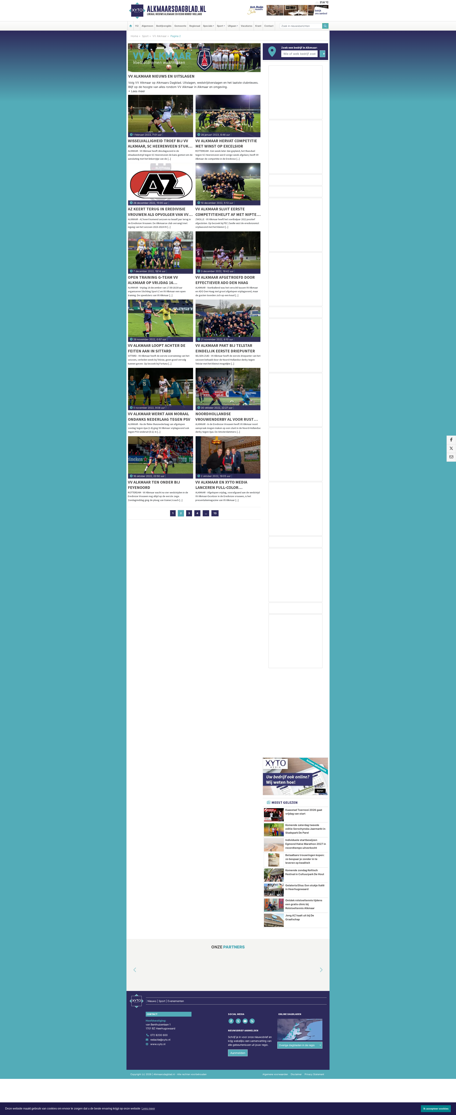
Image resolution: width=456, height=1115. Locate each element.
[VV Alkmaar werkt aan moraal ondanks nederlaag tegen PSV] (160, 389)
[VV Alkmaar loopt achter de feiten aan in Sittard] (160, 321)
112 (137, 26)
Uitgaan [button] (232, 26)
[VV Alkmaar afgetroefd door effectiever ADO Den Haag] (228, 252)
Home (134, 36)
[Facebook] (231, 935)
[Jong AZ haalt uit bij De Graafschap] (274, 835)
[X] (238, 935)
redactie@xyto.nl (160, 954)
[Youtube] (245, 935)
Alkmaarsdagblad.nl (176, 9)
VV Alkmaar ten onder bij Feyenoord (154, 484)
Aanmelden (237, 967)
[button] (136, 91)
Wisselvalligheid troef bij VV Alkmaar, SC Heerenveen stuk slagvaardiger (158, 143)
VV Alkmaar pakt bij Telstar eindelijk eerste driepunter (225, 348)
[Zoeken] (325, 26)
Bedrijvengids (163, 26)
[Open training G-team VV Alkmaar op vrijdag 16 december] (160, 252)
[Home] (130, 25)
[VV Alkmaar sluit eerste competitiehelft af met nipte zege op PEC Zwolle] (228, 184)
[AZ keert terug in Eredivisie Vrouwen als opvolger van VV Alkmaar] (160, 184)
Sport (145, 36)
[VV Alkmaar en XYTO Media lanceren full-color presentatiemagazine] (228, 457)
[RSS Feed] (252, 935)
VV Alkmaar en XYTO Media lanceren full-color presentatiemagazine (221, 484)
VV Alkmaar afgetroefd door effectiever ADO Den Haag (225, 280)
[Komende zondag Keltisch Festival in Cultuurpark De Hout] (274, 789)
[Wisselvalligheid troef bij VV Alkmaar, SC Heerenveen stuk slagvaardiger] (160, 116)
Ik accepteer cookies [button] (436, 1108)
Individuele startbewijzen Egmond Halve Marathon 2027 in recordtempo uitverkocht (305, 758)
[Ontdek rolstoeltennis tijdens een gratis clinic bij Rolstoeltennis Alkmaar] (274, 820)
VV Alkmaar (159, 36)
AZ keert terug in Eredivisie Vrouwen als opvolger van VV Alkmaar (158, 211)
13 (215, 513)
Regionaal (194, 26)
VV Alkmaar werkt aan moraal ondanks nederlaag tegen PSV (159, 416)
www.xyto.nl (157, 958)
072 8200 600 (159, 949)
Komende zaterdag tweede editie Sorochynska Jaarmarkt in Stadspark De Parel (305, 743)
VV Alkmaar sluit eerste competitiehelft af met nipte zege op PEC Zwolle (225, 211)
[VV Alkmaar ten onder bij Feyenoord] (160, 457)
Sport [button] (220, 26)
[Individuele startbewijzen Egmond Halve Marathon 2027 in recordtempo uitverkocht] (274, 759)
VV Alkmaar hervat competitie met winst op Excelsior (226, 143)
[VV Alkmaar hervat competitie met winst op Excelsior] (228, 116)
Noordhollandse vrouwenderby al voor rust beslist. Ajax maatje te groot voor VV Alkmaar (225, 416)
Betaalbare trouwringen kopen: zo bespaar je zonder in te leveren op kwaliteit (304, 773)
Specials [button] (207, 26)
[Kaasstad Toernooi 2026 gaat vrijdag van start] (274, 729)
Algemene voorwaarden (275, 989)
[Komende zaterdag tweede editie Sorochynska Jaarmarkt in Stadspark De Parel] (274, 744)
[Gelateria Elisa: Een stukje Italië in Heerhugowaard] (274, 805)
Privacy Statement (314, 989)
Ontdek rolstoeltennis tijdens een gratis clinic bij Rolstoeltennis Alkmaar (303, 818)
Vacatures (246, 26)
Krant (258, 26)
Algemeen (147, 26)
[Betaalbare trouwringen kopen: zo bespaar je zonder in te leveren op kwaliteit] (274, 774)
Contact (268, 26)
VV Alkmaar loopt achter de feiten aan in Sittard (156, 348)
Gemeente (180, 26)
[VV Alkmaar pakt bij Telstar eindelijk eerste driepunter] (228, 321)
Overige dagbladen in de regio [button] (297, 959)
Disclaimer (296, 989)
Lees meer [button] (148, 1108)
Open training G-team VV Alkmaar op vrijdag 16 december (153, 280)
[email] (451, 457)
